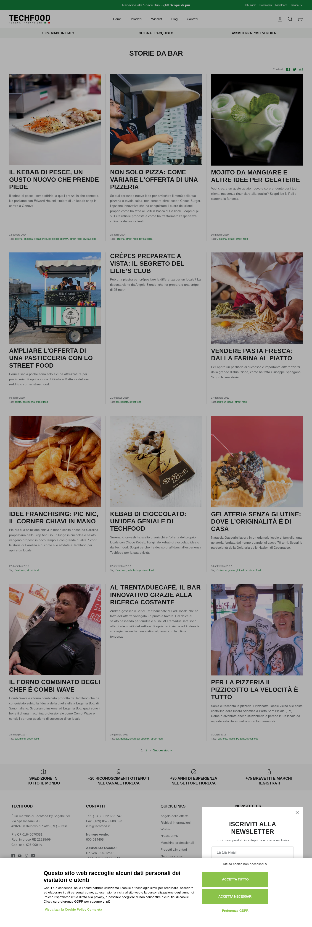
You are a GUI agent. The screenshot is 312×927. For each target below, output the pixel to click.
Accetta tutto (235, 879)
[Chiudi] (297, 813)
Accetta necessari (235, 896)
